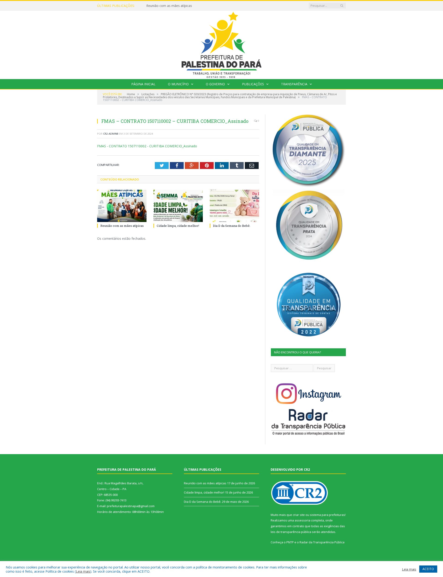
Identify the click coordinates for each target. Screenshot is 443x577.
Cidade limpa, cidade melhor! (167, 6)
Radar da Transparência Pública (321, 542)
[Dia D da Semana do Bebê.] (234, 206)
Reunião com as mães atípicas (122, 226)
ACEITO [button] (428, 569)
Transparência (294, 84)
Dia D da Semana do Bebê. (231, 226)
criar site (299, 515)
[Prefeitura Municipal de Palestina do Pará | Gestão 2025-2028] (221, 44)
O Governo (215, 84)
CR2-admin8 (110, 133)
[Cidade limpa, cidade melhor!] (178, 206)
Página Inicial (143, 84)
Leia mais (83, 571)
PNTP (290, 542)
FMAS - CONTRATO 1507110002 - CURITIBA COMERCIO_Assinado (147, 146)
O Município (178, 84)
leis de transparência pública (291, 532)
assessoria (302, 520)
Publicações (253, 84)
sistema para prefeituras (327, 515)
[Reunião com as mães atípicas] (122, 206)
